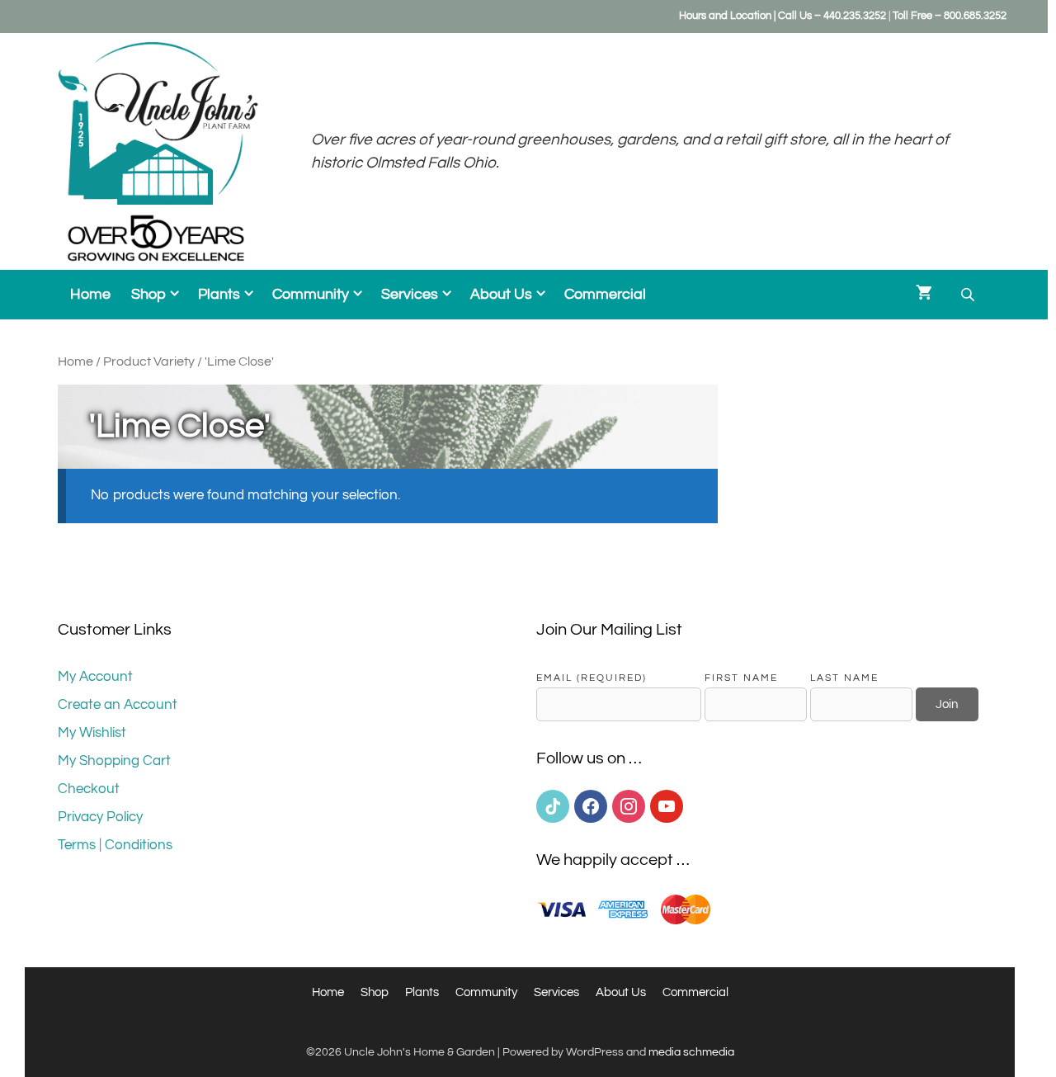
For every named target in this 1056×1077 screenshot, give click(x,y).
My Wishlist (92, 732)
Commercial (605, 294)
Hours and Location (725, 15)
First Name (741, 678)
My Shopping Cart (114, 760)
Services (409, 294)
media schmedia (691, 1052)
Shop (148, 294)
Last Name (844, 678)
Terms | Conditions (115, 845)
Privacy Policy (100, 817)
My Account (95, 676)
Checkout (89, 789)
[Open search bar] (969, 295)
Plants (219, 294)
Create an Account (117, 704)
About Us (501, 294)
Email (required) (591, 678)
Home (90, 294)
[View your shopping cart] (924, 294)
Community (310, 294)
